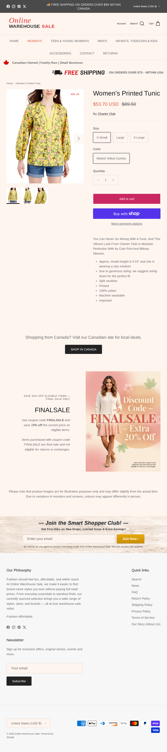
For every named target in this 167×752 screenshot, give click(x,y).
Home (10, 83)
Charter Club (106, 114)
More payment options (126, 223)
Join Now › (130, 539)
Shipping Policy (142, 604)
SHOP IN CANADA (83, 349)
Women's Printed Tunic (28, 83)
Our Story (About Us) (146, 624)
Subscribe (19, 681)
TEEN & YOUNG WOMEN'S (70, 41)
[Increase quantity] (114, 180)
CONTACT (87, 53)
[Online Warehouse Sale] (34, 23)
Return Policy (141, 598)
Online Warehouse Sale (27, 733)
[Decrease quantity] (97, 180)
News (135, 585)
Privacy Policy (141, 611)
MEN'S (102, 41)
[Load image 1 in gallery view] (45, 136)
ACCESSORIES (60, 53)
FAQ (135, 592)
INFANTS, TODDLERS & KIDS (136, 41)
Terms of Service (143, 617)
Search (136, 579)
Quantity (99, 171)
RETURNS (110, 53)
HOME (14, 41)
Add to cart (126, 199)
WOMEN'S (34, 41)
